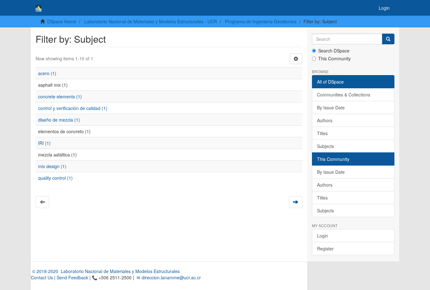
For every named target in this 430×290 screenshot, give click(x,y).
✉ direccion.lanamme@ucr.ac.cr (168, 277)
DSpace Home (61, 21)
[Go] (388, 39)
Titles (322, 133)
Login (322, 236)
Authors (324, 120)
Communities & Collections (343, 94)
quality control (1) (55, 178)
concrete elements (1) (60, 96)
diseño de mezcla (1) (59, 120)
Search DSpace (333, 50)
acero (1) (47, 73)
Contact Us (42, 277)
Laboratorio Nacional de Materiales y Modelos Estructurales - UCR (150, 21)
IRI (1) (44, 143)
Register (325, 248)
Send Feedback (72, 277)
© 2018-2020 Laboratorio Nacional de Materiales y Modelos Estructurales (105, 271)
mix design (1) (52, 166)
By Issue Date (331, 107)
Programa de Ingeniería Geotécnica (261, 21)
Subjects (325, 146)
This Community (334, 58)
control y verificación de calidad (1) (72, 108)
